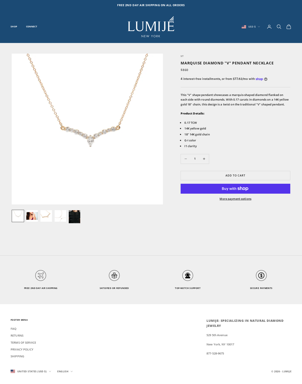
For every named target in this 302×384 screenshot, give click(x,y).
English (62, 371)
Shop (14, 26)
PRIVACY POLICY (22, 349)
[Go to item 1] (18, 216)
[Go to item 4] (60, 216)
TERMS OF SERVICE (23, 343)
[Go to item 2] (32, 216)
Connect (31, 26)
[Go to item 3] (46, 216)
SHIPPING (17, 356)
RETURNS (17, 335)
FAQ (13, 329)
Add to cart (235, 175)
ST (182, 56)
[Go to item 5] (74, 217)
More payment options (235, 199)
